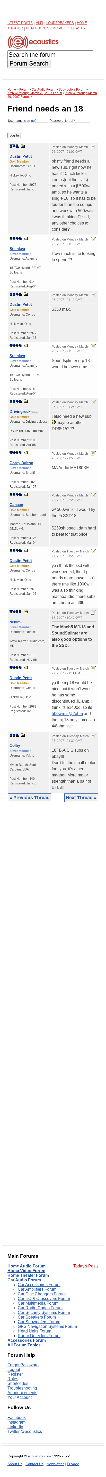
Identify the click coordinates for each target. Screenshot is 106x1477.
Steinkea (17, 248)
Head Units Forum (34, 1331)
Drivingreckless (24, 411)
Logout (13, 1369)
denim (15, 622)
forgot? (70, 121)
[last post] (17, 146)
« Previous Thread (30, 797)
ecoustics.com (39, 1456)
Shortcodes (17, 1383)
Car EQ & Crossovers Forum (44, 1298)
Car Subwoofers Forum (39, 1322)
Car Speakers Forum (37, 1317)
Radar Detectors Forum (39, 1336)
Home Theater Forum (28, 1275)
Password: (62, 121)
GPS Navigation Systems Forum (47, 1326)
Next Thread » (81, 797)
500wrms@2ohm (67, 713)
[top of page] (11, 146)
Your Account (19, 1397)
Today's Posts (86, 1266)
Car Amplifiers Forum (37, 1289)
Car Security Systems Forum (44, 1312)
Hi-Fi (39, 23)
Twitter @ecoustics (24, 1431)
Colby (15, 745)
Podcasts (75, 28)
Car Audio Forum (24, 1280)
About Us (14, 1464)
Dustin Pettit (21, 156)
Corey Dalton (21, 463)
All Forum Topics (24, 1345)
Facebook (16, 1417)
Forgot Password (23, 1365)
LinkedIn (15, 1427)
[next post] (14, 146)
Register (15, 1374)
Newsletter (55, 1464)
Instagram (16, 1422)
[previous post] (14, 238)
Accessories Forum (26, 1340)
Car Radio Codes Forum (40, 1308)
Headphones (37, 28)
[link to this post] (22, 146)
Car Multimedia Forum (38, 1303)
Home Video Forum (26, 1271)
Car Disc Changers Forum (42, 1294)
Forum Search (29, 63)
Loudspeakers (60, 23)
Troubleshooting (22, 1388)
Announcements (22, 1393)
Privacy (73, 1464)
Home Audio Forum (26, 1266)
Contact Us (34, 1464)
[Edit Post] (93, 147)
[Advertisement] (53, 1027)
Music (57, 28)
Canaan (16, 504)
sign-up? (30, 121)
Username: (22, 121)
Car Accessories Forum (39, 1284)
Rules (12, 1379)
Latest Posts (20, 23)
